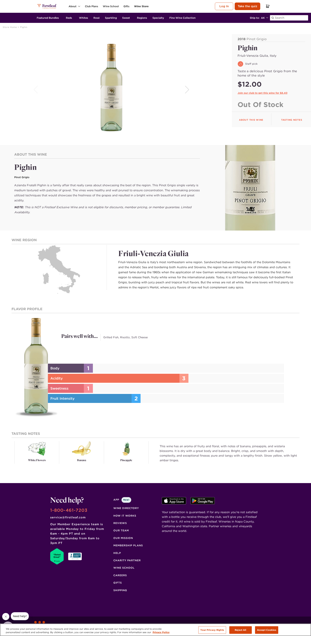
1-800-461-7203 (68, 510)
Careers (120, 575)
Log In (224, 6)
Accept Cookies (266, 630)
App (121, 499)
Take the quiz (247, 6)
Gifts (117, 582)
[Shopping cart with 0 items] (268, 6)
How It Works (124, 515)
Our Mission (123, 538)
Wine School (124, 567)
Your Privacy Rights (212, 630)
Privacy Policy (161, 632)
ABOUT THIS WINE (251, 120)
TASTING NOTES (291, 120)
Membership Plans (128, 545)
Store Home (10, 27)
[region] (155, 630)
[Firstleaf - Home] (47, 6)
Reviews (120, 523)
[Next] (187, 90)
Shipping (120, 590)
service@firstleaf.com (68, 517)
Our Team (121, 530)
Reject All (240, 630)
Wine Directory (126, 508)
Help (117, 553)
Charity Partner (127, 560)
